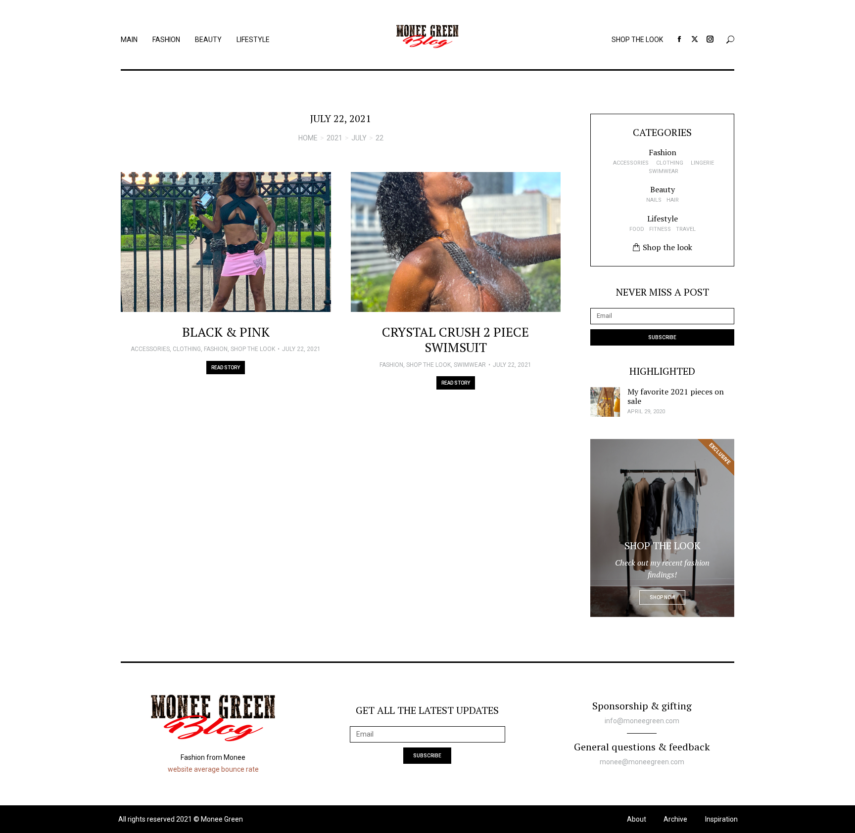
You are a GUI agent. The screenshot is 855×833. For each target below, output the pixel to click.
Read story (225, 367)
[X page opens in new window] (694, 39)
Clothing (187, 349)
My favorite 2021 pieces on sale (675, 396)
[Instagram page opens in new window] (710, 39)
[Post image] (226, 242)
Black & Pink (226, 331)
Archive (675, 819)
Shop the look (253, 349)
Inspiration (721, 819)
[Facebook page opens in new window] (679, 39)
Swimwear (470, 364)
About (636, 819)
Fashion (216, 349)
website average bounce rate (213, 769)
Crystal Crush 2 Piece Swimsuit (455, 339)
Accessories (150, 349)
